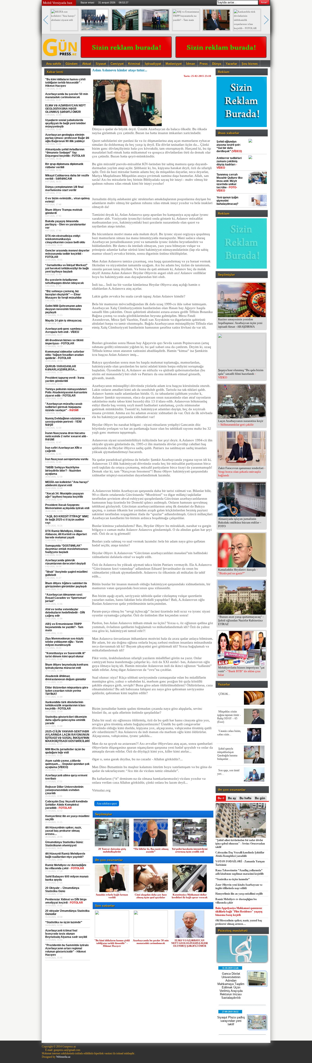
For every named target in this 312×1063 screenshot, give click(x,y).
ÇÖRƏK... (224, 694)
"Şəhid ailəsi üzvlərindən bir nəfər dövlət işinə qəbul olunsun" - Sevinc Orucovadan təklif (240, 844)
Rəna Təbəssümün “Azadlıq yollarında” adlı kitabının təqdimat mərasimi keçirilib (239, 872)
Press (204, 63)
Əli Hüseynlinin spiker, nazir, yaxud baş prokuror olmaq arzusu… (238, 922)
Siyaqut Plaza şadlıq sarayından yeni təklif (231, 1021)
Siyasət (101, 63)
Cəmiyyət (117, 63)
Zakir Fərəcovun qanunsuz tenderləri (241, 471)
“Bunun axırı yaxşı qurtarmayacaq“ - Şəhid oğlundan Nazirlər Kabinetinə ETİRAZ (241, 620)
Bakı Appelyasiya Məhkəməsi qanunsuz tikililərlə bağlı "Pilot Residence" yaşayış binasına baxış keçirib (238, 912)
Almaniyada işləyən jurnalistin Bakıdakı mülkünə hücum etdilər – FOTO (239, 522)
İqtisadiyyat (153, 63)
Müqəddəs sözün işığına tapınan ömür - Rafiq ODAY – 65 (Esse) (229, 716)
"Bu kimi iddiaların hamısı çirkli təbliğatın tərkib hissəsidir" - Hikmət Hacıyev (112, 943)
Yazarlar (231, 63)
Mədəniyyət (174, 63)
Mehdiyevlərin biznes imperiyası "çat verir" (241, 671)
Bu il (221, 798)
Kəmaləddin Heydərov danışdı (237, 571)
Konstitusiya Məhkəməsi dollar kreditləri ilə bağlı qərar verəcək (189, 896)
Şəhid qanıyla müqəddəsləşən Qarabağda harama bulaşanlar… (227, 754)
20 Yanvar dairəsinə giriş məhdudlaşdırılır (112, 850)
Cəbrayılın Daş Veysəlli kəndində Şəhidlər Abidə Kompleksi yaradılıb (239, 854)
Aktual (86, 63)
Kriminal (134, 63)
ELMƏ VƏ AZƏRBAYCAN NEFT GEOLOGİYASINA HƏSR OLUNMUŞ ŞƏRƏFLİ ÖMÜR (189, 943)
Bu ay (232, 798)
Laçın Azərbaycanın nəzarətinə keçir (240, 422)
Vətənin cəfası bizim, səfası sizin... (229, 732)
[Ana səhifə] (60, 58)
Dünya (216, 63)
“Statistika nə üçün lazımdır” (232, 879)
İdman (190, 63)
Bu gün (260, 798)
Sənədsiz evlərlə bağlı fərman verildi (112, 896)
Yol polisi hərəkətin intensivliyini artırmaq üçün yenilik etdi (189, 850)
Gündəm (72, 63)
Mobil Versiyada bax (57, 3)
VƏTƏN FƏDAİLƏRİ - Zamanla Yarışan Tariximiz (240, 863)
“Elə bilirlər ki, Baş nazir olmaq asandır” (150, 850)
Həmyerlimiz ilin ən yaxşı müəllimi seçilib (239, 893)
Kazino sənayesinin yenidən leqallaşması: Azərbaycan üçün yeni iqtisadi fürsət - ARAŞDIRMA (240, 323)
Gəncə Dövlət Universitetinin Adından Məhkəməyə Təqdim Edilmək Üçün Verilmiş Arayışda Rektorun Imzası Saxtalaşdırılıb (230, 985)
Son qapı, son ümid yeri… (228, 772)
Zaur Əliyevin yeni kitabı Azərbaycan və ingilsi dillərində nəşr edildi (238, 886)
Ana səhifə (53, 63)
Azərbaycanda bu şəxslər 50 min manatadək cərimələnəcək (151, 941)
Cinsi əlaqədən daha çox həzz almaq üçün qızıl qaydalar (151, 896)
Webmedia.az (63, 1056)
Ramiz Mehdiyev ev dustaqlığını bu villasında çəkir (236, 901)
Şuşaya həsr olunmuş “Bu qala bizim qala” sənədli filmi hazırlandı (240, 373)
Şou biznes (250, 63)
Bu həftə (245, 798)
